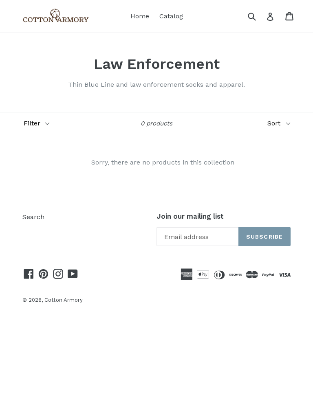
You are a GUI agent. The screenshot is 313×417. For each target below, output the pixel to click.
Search (33, 217)
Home (139, 16)
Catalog (171, 16)
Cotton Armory (63, 300)
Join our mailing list (190, 216)
